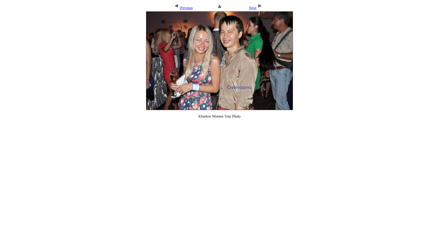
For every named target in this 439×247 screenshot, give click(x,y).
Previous (186, 8)
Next (253, 8)
